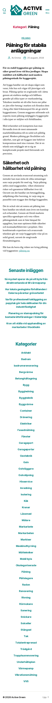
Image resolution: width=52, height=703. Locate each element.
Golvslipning (26, 475)
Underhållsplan (26, 662)
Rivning (26, 597)
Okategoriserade (26, 565)
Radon (26, 584)
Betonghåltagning (26, 378)
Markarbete (26, 526)
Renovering (26, 591)
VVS (26, 681)
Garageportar (26, 449)
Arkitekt (26, 352)
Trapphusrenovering (26, 655)
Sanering (26, 610)
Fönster (26, 436)
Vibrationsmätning (26, 674)
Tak (26, 636)
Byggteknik (26, 397)
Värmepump (26, 668)
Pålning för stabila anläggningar (26, 48)
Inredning (26, 488)
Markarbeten (26, 533)
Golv (26, 462)
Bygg (26, 385)
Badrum (26, 359)
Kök (26, 500)
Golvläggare (25, 468)
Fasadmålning (26, 430)
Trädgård (26, 649)
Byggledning (26, 391)
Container (26, 410)
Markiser (26, 539)
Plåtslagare (26, 578)
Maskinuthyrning (26, 546)
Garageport (26, 442)
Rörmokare (26, 604)
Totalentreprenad (26, 642)
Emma (18, 57)
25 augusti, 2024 (35, 57)
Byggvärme (26, 404)
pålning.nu (24, 250)
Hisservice (26, 481)
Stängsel (26, 629)
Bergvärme (26, 372)
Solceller (26, 623)
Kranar (26, 507)
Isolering (26, 494)
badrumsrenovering (26, 365)
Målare (26, 520)
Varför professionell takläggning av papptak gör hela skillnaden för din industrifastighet (26, 303)
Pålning (26, 38)
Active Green (18, 697)
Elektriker (26, 423)
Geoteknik (26, 455)
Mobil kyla (26, 558)
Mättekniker (26, 552)
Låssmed (26, 513)
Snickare (26, 616)
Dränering (26, 417)
